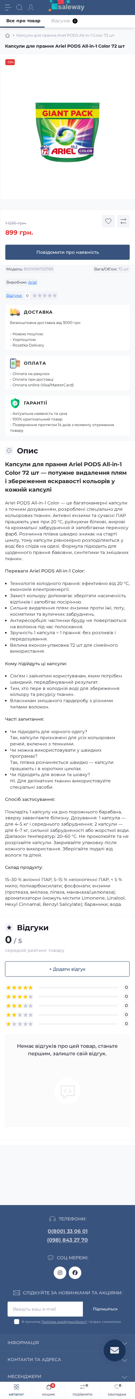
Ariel (32, 282)
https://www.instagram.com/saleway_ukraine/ (60, 1272)
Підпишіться (105, 1309)
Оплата (35, 363)
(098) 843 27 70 (67, 1240)
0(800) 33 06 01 (68, 1231)
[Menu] (8, 7)
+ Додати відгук (67, 969)
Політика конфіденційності (64, 1322)
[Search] (19, 7)
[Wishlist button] (108, 221)
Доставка (38, 312)
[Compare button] (123, 221)
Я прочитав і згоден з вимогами (71, 1322)
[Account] (31, 7)
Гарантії (35, 403)
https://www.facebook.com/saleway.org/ (75, 1272)
